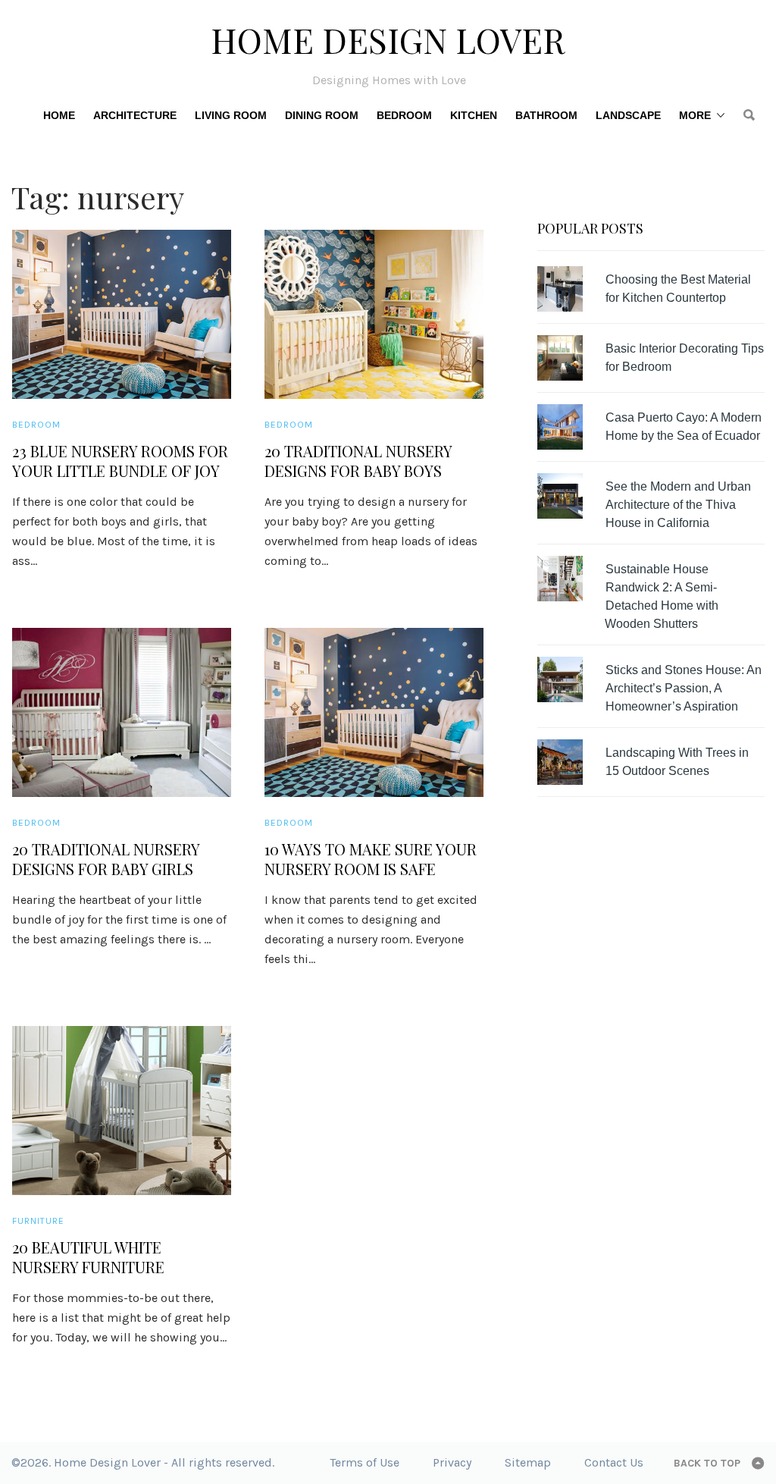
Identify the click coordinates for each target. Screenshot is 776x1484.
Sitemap (528, 1462)
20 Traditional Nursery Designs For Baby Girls (105, 859)
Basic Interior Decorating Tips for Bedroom (684, 357)
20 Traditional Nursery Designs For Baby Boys (358, 461)
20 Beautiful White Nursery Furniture (88, 1257)
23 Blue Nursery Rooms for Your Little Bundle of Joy (120, 461)
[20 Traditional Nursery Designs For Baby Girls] (121, 712)
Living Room (231, 115)
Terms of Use (364, 1462)
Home (59, 115)
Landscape (628, 115)
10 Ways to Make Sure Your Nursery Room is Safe (370, 859)
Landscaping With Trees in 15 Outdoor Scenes (677, 761)
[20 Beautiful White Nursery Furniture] (121, 1110)
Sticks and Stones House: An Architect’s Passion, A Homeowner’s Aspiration (683, 688)
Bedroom (404, 115)
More (695, 115)
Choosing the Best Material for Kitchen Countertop (678, 288)
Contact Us (613, 1462)
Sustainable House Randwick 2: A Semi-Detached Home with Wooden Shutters (661, 596)
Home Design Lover (388, 39)
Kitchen (473, 115)
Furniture (38, 1221)
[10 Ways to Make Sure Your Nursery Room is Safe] (373, 712)
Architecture (135, 115)
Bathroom (546, 115)
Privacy (452, 1462)
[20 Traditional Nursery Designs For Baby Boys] (373, 314)
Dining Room (321, 115)
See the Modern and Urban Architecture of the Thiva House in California (678, 504)
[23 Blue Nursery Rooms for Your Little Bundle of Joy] (121, 314)
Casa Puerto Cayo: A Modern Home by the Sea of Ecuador (683, 426)
